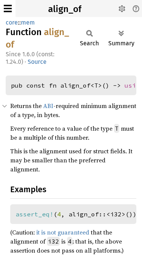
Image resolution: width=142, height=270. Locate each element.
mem (28, 22)
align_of (64, 9)
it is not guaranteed (62, 232)
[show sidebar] (8, 8)
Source (37, 61)
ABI (48, 106)
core (12, 22)
